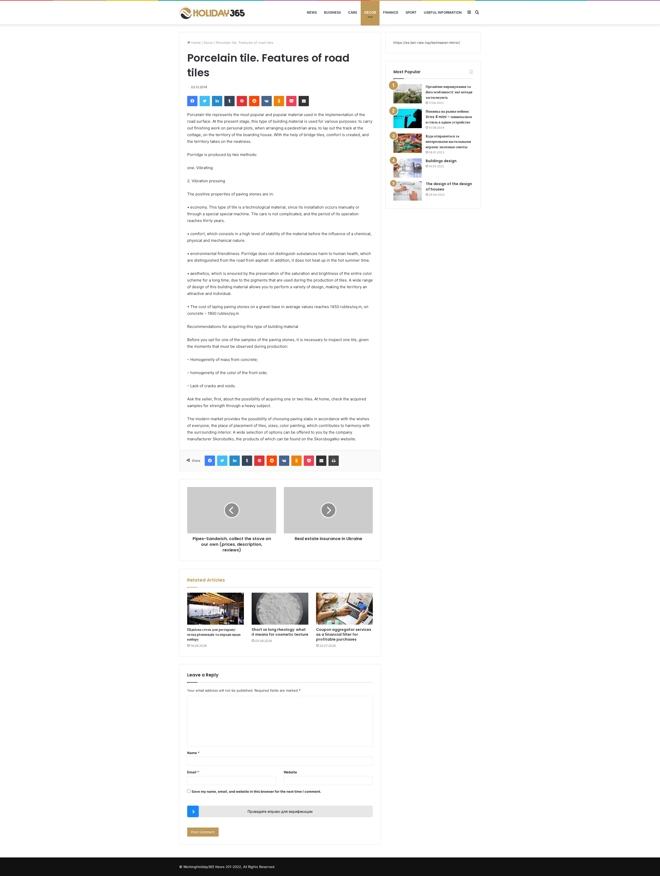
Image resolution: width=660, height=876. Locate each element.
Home (195, 42)
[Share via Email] (304, 101)
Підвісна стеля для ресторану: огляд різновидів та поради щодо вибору (214, 634)
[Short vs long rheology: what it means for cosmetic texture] (280, 609)
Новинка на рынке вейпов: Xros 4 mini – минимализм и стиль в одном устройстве (449, 117)
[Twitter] (205, 101)
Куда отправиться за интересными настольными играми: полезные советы (448, 142)
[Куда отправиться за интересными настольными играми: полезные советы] (407, 143)
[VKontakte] (266, 101)
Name (193, 753)
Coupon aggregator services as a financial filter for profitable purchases (343, 634)
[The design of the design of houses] (407, 191)
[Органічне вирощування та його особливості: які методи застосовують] (407, 93)
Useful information (443, 12)
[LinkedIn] (217, 101)
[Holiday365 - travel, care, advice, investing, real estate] (212, 12)
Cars (352, 12)
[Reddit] (254, 101)
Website (290, 772)
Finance (390, 12)
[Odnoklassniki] (279, 101)
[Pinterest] (242, 101)
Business (332, 12)
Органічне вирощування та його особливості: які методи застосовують (449, 92)
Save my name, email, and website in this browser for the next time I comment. (256, 791)
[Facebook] (192, 101)
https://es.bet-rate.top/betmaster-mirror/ (426, 42)
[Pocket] (291, 101)
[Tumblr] (229, 101)
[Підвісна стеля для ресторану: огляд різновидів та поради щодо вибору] (215, 609)
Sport (411, 12)
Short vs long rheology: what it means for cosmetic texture (280, 632)
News (312, 12)
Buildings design (441, 160)
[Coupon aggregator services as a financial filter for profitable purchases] (344, 609)
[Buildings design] (407, 168)
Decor (370, 12)
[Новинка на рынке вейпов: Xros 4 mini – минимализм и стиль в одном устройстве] (407, 118)
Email (193, 772)
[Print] (333, 461)
